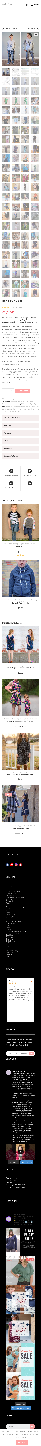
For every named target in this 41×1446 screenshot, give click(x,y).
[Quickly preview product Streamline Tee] (38, 507)
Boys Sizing (28, 401)
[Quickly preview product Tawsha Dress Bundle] (38, 789)
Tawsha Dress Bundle (20, 828)
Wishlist (9, 899)
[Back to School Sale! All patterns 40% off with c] (20, 1270)
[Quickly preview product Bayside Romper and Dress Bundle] (38, 682)
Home (8, 905)
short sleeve (17, 409)
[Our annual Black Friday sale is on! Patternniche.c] (20, 1242)
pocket (9, 409)
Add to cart (22, 391)
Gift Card (9, 939)
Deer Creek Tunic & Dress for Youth (20, 774)
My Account (11, 909)
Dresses (19, 666)
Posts (8, 903)
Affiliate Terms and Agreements (18, 907)
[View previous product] (3, 28)
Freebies (9, 937)
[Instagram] (16, 864)
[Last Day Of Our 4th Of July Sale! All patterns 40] (20, 1299)
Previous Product (11, 28)
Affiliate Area (11, 893)
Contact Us (10, 915)
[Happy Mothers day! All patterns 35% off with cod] (20, 1386)
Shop (8, 913)
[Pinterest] (20, 864)
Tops (31, 404)
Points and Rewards (14, 891)
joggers (9, 406)
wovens (20, 411)
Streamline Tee (21, 547)
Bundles (19, 718)
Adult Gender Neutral (14, 921)
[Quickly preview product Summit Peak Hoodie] (38, 564)
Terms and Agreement (15, 897)
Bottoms (14, 401)
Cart (7, 911)
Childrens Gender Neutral (11, 404)
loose (23, 406)
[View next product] (37, 28)
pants (4, 409)
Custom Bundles (12, 933)
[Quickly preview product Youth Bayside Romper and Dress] (38, 630)
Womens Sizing (23, 720)
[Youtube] (11, 864)
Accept (22, 1443)
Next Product (30, 28)
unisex (14, 411)
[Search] (32, 1426)
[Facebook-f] (7, 864)
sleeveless (30, 409)
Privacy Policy (11, 901)
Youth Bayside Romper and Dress (20, 668)
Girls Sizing (25, 404)
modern (29, 406)
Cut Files (9, 935)
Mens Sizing (11, 949)
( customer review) (16, 307)
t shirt (9, 411)
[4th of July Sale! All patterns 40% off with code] (20, 1328)
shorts (24, 409)
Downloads (10, 895)
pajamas (35, 406)
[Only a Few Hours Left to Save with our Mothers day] (20, 1357)
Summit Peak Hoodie (20, 603)
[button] (36, 34)
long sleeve (16, 406)
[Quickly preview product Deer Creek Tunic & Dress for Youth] (38, 736)
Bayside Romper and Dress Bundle (20, 722)
